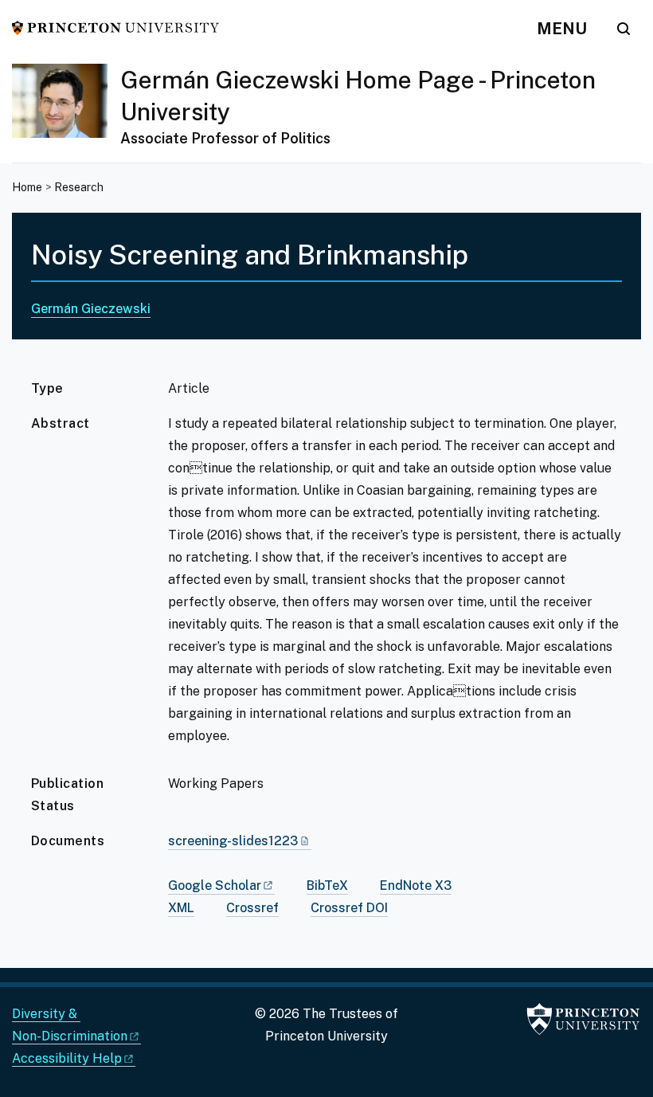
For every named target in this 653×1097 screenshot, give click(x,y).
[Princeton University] (115, 26)
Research (79, 187)
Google (214, 885)
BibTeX (327, 885)
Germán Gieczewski (91, 308)
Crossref (252, 907)
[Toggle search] (623, 29)
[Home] (66, 113)
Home (27, 187)
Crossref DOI (349, 907)
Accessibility (67, 1058)
